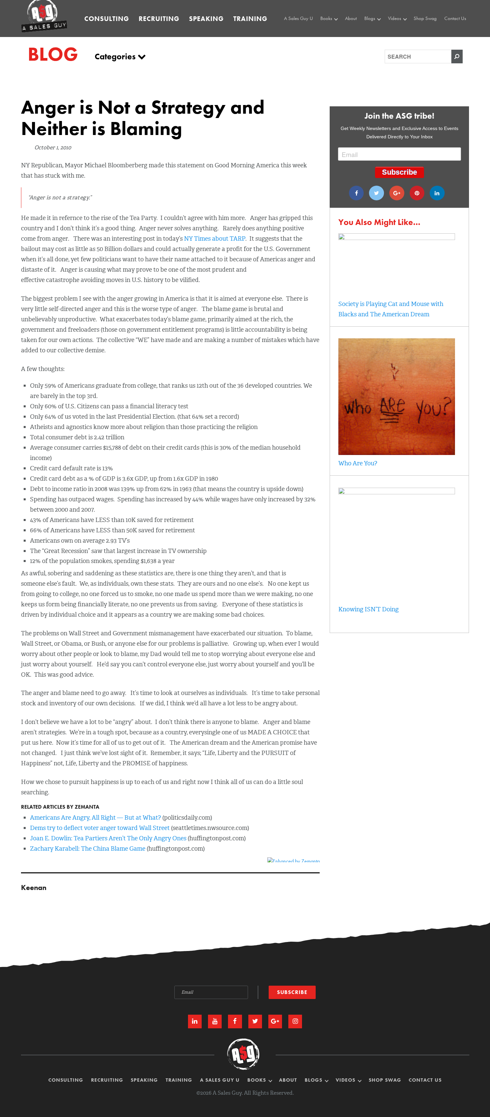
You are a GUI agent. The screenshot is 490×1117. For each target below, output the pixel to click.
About (351, 18)
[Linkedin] (437, 193)
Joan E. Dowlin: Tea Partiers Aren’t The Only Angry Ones (108, 838)
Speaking (206, 18)
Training (250, 18)
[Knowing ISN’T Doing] (396, 492)
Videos (395, 18)
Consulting (106, 18)
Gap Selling (333, 31)
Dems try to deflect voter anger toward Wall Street (100, 828)
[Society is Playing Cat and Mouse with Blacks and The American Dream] (396, 238)
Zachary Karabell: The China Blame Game (87, 849)
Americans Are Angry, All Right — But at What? (95, 818)
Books (326, 18)
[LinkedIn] (195, 1021)
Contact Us (455, 18)
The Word (399, 39)
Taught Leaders (404, 46)
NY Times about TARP (214, 239)
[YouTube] (215, 1021)
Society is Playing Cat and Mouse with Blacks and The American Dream (390, 309)
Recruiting (159, 18)
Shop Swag (425, 18)
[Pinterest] (417, 193)
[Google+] (396, 193)
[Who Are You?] (396, 453)
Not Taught (332, 39)
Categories (116, 56)
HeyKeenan (401, 31)
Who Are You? (357, 463)
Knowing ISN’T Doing (368, 609)
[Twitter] (376, 193)
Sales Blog (376, 31)
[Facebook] (356, 193)
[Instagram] (295, 1021)
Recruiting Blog (380, 39)
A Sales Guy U (298, 18)
